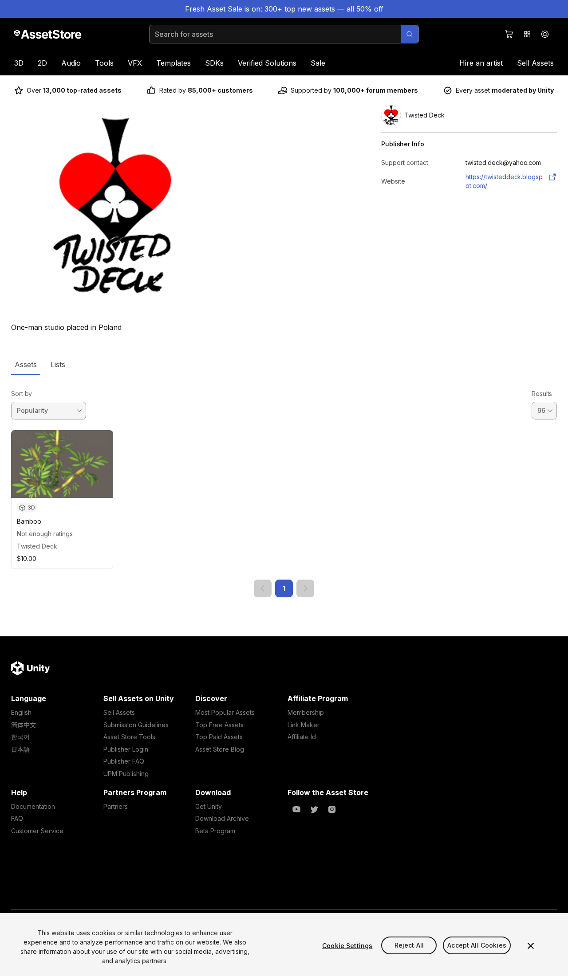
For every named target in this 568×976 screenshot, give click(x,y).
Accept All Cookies (476, 945)
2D (42, 63)
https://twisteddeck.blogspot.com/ (504, 181)
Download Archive (222, 818)
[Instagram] (332, 809)
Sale (318, 63)
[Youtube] (296, 809)
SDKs (214, 63)
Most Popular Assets (225, 712)
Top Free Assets (219, 725)
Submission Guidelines (136, 725)
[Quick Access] (527, 34)
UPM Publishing (126, 773)
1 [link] (284, 588)
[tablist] (284, 364)
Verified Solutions (267, 63)
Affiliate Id (302, 737)
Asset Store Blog (219, 749)
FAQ (17, 818)
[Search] (409, 34)
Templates (173, 63)
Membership (306, 712)
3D (19, 63)
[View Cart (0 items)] (509, 34)
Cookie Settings (347, 945)
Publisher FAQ (123, 761)
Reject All (409, 945)
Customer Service (37, 831)
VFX (135, 63)
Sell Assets (535, 63)
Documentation (33, 806)
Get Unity (208, 806)
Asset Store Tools (129, 737)
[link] (263, 588)
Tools (104, 63)
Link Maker (304, 725)
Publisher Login (125, 749)
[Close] (530, 946)
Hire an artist (481, 63)
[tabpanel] (284, 486)
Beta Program (215, 831)
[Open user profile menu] (545, 34)
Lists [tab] (58, 364)
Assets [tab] (25, 364)
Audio (71, 63)
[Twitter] (314, 809)
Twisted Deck (37, 546)
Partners (115, 806)
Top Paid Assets (219, 737)
